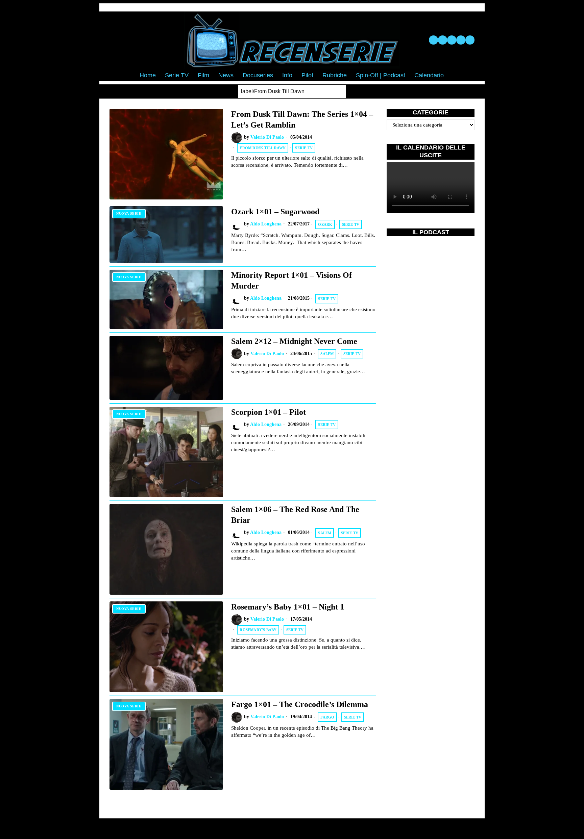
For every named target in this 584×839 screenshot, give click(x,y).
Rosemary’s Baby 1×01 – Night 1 (287, 606)
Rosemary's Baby (258, 630)
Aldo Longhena (266, 223)
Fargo (327, 717)
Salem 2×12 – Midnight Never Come (294, 341)
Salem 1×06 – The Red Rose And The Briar (295, 514)
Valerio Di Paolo (267, 137)
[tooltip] (433, 40)
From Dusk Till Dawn (263, 148)
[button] (339, 91)
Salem (327, 354)
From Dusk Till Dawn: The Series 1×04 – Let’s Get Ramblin (302, 119)
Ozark (325, 224)
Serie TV (304, 148)
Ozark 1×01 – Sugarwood (275, 211)
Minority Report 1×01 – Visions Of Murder (291, 280)
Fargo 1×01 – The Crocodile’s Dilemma (299, 704)
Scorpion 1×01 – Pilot (268, 411)
